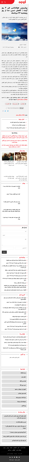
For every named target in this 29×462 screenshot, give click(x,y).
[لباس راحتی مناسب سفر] (23, 360)
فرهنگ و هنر (18, 450)
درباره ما (15, 453)
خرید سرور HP (23, 385)
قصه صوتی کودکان (22, 393)
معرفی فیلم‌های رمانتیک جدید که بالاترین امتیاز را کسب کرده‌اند (9, 163)
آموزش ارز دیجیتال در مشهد (20, 389)
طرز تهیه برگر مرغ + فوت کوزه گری (19, 440)
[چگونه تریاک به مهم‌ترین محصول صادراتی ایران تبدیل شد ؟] (21, 156)
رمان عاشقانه (23, 373)
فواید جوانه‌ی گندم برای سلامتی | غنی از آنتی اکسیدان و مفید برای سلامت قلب (15, 417)
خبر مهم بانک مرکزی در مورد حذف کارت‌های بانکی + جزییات (15, 427)
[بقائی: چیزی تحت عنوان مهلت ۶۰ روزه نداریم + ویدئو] (24, 220)
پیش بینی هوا (15, 104)
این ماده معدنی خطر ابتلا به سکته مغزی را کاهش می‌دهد (14, 436)
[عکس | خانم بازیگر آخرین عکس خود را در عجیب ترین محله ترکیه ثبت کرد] (21, 171)
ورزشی (8, 447)
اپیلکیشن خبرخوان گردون (22, 99)
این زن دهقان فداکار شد (21, 422)
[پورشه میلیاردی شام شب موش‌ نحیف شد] (8, 171)
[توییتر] (14, 457)
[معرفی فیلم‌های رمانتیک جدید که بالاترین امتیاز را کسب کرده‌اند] (8, 156)
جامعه (25, 44)
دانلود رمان (23, 377)
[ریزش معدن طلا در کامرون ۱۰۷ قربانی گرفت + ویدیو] (24, 204)
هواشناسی (22, 104)
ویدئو (4, 447)
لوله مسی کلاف (23, 381)
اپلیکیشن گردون (10, 453)
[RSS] (12, 457)
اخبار (18, 447)
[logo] (21, 2)
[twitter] (5, 111)
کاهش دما (7, 104)
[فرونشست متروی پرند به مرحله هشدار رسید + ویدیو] (24, 189)
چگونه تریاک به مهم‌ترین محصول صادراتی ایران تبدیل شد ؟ (21, 163)
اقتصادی (14, 447)
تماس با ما (20, 453)
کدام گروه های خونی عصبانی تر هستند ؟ (18, 432)
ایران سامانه (11, 460)
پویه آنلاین (24, 406)
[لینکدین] (10, 457)
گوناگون (13, 450)
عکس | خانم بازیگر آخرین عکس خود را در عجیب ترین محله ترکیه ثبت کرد (21, 178)
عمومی (21, 44)
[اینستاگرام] (16, 457)
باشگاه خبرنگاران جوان (20, 115)
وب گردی (9, 450)
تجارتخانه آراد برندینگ (21, 401)
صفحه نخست (22, 447)
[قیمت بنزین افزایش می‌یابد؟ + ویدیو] (24, 196)
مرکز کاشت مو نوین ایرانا (21, 397)
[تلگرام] (19, 457)
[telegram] (7, 111)
